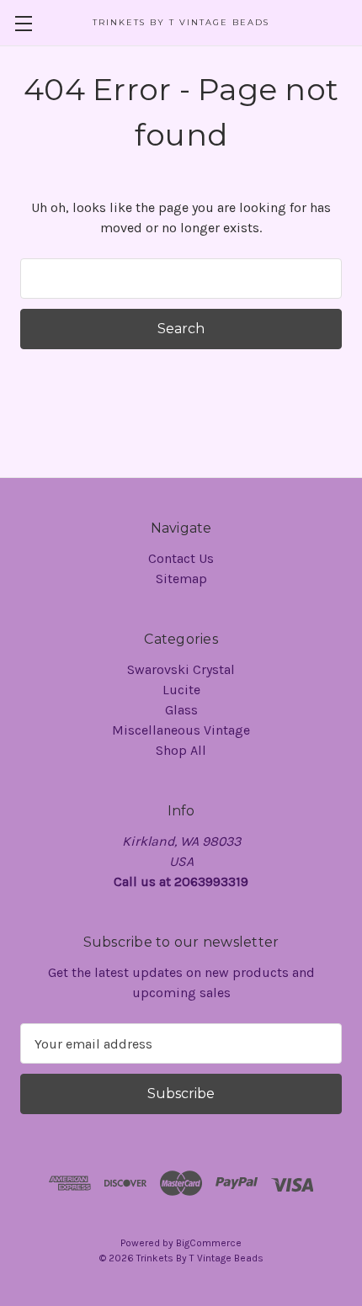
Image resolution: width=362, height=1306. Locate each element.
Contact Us (181, 558)
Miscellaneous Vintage (181, 730)
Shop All (181, 750)
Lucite (181, 690)
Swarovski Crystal (181, 669)
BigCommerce (209, 1243)
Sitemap (181, 579)
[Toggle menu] (23, 23)
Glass (181, 710)
